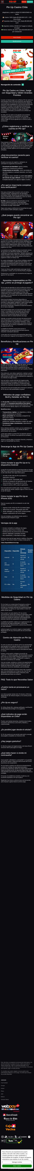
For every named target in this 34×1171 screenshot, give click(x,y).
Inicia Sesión (30, 1)
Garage (3, 1085)
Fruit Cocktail (4, 1082)
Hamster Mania (5, 1099)
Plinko (2, 1091)
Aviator (2, 1088)
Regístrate (24, 1)
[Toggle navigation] (2, 1)
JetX (2, 1094)
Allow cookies (17, 1166)
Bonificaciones (17, 41)
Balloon (3, 1096)
